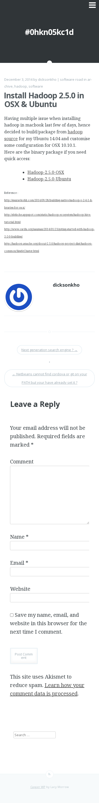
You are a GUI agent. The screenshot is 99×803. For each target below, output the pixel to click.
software (36, 86)
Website (20, 588)
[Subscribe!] (50, 774)
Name (19, 536)
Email (19, 562)
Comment (22, 461)
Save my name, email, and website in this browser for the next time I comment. (48, 623)
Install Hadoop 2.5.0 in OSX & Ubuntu (44, 99)
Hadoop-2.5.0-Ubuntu (49, 179)
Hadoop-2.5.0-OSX (45, 172)
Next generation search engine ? (49, 349)
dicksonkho (47, 79)
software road (71, 79)
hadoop (20, 86)
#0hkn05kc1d (49, 32)
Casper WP (37, 787)
